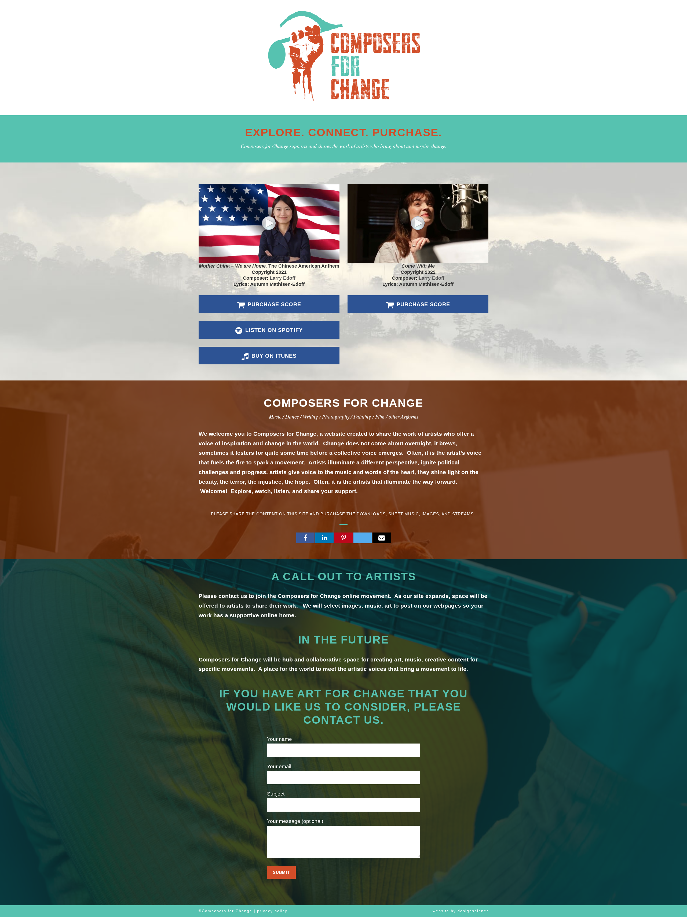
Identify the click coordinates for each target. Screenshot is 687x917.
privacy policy (272, 911)
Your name (279, 739)
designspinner (473, 911)
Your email (279, 766)
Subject (275, 794)
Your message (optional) (295, 821)
